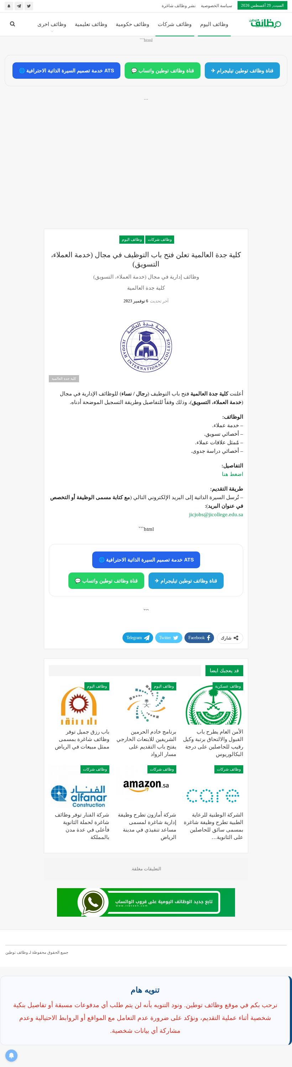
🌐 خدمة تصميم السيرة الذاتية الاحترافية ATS (66, 70)
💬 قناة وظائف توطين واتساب (162, 70)
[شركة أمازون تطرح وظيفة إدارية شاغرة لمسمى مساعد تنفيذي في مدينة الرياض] (146, 786)
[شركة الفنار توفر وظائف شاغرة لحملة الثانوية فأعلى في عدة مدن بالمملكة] (79, 786)
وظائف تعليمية (91, 24)
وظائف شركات (175, 24)
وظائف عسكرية (228, 686)
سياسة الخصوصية (216, 5)
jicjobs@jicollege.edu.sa (216, 514)
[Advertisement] (146, 171)
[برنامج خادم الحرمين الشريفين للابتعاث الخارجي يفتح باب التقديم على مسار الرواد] (146, 703)
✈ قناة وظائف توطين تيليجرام (242, 70)
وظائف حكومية (132, 24)
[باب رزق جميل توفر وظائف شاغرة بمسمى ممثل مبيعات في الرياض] (79, 703)
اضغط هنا (232, 474)
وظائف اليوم (214, 24)
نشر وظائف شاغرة (178, 5)
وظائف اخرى (51, 24)
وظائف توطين (16, 952)
